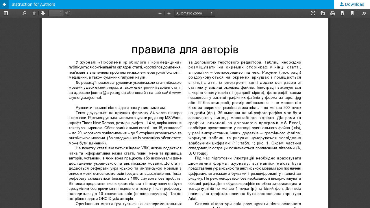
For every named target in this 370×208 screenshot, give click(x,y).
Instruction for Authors (33, 4)
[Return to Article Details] (4, 4)
